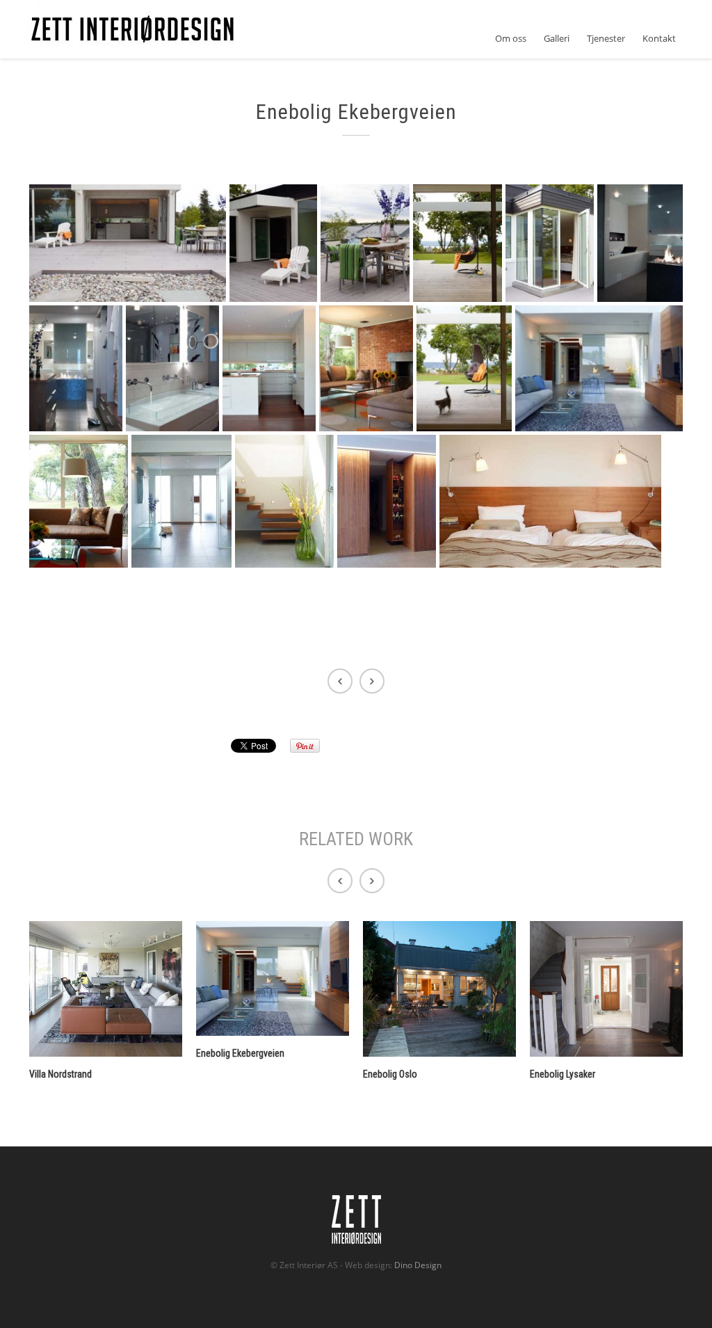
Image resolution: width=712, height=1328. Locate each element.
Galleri (556, 39)
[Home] (133, 29)
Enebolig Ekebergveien (240, 1053)
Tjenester (606, 39)
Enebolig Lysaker (562, 1074)
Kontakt (659, 39)
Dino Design (418, 1265)
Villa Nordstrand (60, 1074)
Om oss (510, 39)
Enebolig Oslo (390, 1074)
